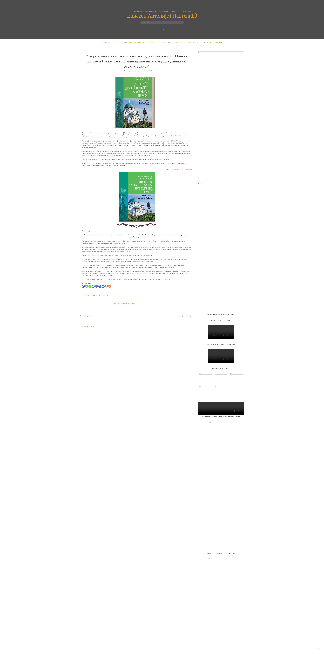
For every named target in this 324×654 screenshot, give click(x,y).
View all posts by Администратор (124, 304)
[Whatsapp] (89, 286)
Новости (119, 42)
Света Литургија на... (87, 316)
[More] (109, 286)
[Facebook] (83, 286)
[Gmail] (106, 286)
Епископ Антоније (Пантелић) (162, 16)
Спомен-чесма (206, 42)
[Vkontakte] (103, 286)
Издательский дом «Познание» (181, 169)
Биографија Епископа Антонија (136, 42)
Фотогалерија (179, 42)
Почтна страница (107, 42)
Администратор (134, 71)
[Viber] (96, 286)
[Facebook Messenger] (93, 286)
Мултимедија (193, 42)
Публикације (155, 42)
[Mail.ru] (99, 286)
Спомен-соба (218, 42)
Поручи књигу (167, 42)
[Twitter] (86, 286)
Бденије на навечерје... (185, 316)
